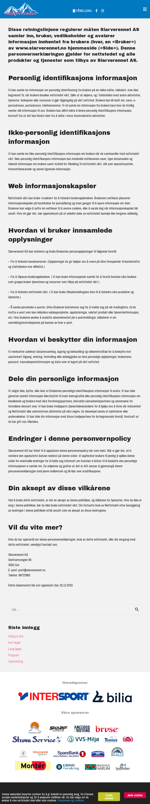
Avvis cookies (135, 795)
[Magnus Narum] (100, 772)
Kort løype (14, 642)
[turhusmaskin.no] (113, 744)
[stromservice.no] (40, 744)
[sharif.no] (61, 734)
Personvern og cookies (70, 800)
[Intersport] (55, 701)
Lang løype (14, 649)
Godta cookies (109, 796)
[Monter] (35, 772)
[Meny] (144, 9)
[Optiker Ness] (43, 759)
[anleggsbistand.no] (84, 734)
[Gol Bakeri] (131, 744)
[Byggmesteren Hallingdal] (125, 772)
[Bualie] (120, 759)
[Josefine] (26, 759)
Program (13, 655)
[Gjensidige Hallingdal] (70, 772)
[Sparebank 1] (72, 759)
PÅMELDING (83, 10)
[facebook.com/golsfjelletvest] (37, 734)
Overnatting (15, 661)
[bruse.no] (109, 734)
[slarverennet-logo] (21, 9)
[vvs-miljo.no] (86, 744)
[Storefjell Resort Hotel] (100, 759)
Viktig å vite (15, 636)
